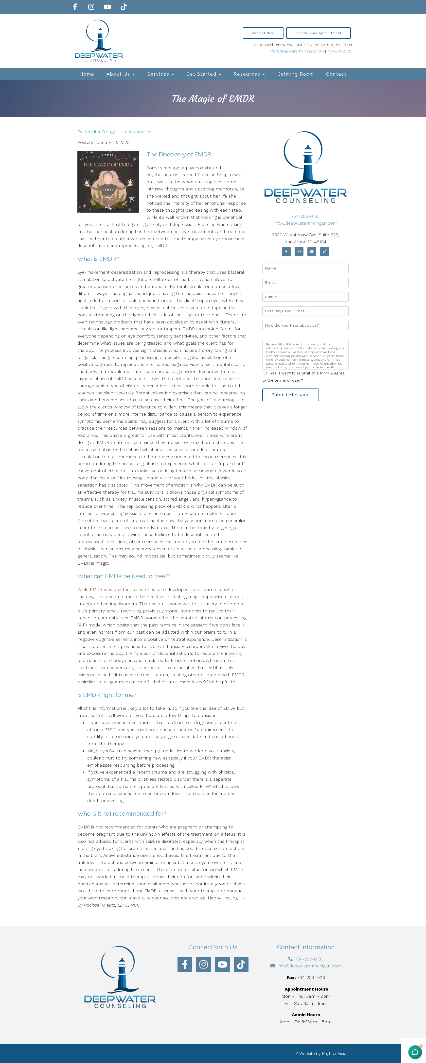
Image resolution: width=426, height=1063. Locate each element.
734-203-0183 (339, 51)
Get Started (201, 74)
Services (158, 74)
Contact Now (263, 33)
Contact (336, 74)
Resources (247, 74)
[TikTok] (124, 7)
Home (87, 74)
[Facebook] (75, 7)
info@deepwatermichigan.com (296, 51)
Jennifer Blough (100, 132)
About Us (118, 74)
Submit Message (290, 394)
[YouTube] (107, 7)
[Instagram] (91, 7)
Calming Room (296, 74)
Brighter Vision (335, 1053)
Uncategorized (137, 132)
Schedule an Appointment (318, 33)
